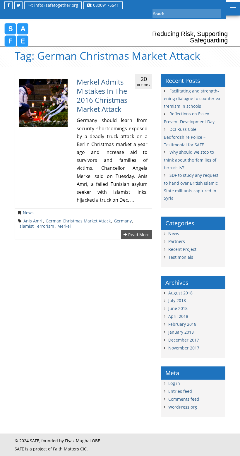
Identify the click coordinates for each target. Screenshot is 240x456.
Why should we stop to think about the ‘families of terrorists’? (190, 159)
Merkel (64, 226)
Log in (174, 383)
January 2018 (181, 332)
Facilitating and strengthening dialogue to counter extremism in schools (193, 98)
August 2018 (180, 293)
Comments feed (183, 399)
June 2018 (178, 308)
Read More (139, 234)
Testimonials (180, 257)
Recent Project (182, 249)
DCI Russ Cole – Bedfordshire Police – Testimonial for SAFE (184, 137)
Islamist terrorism (36, 226)
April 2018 (178, 316)
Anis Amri (32, 221)
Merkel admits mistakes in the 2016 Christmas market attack (102, 95)
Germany (123, 221)
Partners (176, 241)
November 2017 (183, 348)
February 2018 (182, 324)
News (28, 212)
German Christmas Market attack (78, 221)
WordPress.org (182, 407)
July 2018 (177, 300)
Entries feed (180, 391)
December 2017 (183, 340)
